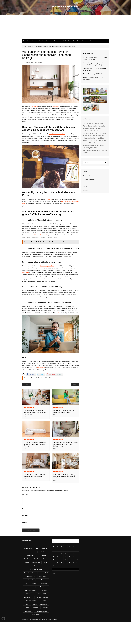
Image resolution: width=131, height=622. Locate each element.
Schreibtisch (56, 106)
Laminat (34, 583)
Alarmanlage (102, 126)
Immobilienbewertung (36, 566)
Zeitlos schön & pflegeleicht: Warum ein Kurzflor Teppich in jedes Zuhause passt (65, 444)
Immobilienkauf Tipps (29, 576)
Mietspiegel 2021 (42, 593)
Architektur (26, 40)
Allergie (85, 152)
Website (24, 522)
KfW (26, 583)
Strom (83, 40)
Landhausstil (44, 583)
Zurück (27, 384)
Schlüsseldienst (44, 604)
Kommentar (25, 494)
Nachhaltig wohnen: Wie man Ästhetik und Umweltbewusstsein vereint (64, 476)
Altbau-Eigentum (94, 143)
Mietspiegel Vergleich (31, 600)
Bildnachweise (87, 176)
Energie (41, 40)
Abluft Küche (95, 131)
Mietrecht (44, 590)
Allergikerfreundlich (100, 150)
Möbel (50, 199)
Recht (64, 40)
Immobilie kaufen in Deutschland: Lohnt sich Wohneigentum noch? (95, 58)
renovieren (27, 604)
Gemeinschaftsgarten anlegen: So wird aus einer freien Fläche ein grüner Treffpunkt (94, 64)
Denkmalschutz (30, 552)
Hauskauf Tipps (36, 562)
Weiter (74, 384)
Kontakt (85, 186)
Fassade (43, 555)
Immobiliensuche (43, 579)
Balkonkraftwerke (41, 545)
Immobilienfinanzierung (36, 569)
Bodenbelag (45, 548)
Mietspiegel (28, 593)
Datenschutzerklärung (89, 179)
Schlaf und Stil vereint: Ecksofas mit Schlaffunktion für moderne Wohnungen (35, 444)
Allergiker (86, 138)
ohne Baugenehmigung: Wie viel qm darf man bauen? (94, 78)
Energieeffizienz (30, 555)
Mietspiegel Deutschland (42, 597)
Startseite (85, 190)
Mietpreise (42, 586)
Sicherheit (71, 40)
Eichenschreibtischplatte (41, 235)
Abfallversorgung (88, 128)
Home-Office (41, 367)
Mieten (28, 586)
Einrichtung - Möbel (32, 62)
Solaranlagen (35, 607)
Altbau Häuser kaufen (90, 126)
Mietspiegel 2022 (28, 597)
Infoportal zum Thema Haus (65, 6)
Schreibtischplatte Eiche (47, 266)
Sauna (34, 604)
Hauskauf (26, 562)
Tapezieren (28, 611)
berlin (37, 548)
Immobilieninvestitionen (30, 572)
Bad (27, 545)
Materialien (40, 62)
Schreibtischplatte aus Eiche (57, 134)
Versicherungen (91, 40)
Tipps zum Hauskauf (41, 611)
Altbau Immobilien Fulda (96, 135)
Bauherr (34, 40)
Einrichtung (43, 552)
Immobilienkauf (44, 572)
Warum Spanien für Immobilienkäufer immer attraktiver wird (94, 69)
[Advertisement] (65, 27)
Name (24, 509)
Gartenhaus (37, 559)
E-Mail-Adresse (26, 515)
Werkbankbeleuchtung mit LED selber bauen (95, 74)
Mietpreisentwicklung (30, 590)
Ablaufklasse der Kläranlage (92, 133)
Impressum (86, 183)
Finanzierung (57, 40)
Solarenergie (45, 607)
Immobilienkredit (43, 576)
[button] (3, 618)
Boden (58, 312)
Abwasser (100, 140)
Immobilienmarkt (29, 579)
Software (78, 40)
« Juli (53, 573)
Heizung (46, 562)
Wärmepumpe (35, 614)
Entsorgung (49, 40)
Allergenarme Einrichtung (91, 145)
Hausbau (45, 559)
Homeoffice (34, 106)
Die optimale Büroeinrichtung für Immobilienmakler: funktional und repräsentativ (35, 412)
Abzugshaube (92, 140)
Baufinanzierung (28, 548)
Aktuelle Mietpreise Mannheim (93, 123)
